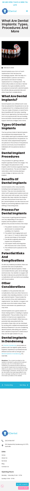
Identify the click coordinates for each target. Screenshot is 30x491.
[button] (27, 11)
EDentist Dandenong (9, 345)
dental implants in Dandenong (11, 354)
